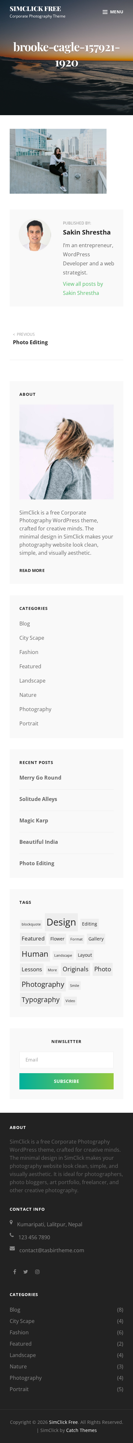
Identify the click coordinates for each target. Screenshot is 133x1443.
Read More (32, 570)
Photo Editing (36, 863)
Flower (57, 939)
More (52, 970)
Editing (89, 924)
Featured (30, 666)
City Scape (31, 637)
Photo (102, 969)
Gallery (96, 939)
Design (61, 922)
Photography (35, 709)
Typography (41, 999)
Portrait (28, 723)
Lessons (32, 969)
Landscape (32, 680)
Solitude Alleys (38, 799)
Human (35, 953)
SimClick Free (35, 8)
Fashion (28, 652)
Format (76, 939)
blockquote (31, 924)
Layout (85, 955)
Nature (27, 694)
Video (70, 1001)
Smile (74, 985)
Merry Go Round (40, 777)
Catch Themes (81, 1430)
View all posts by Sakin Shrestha (83, 288)
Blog (24, 623)
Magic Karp (33, 820)
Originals (75, 969)
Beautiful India (38, 841)
